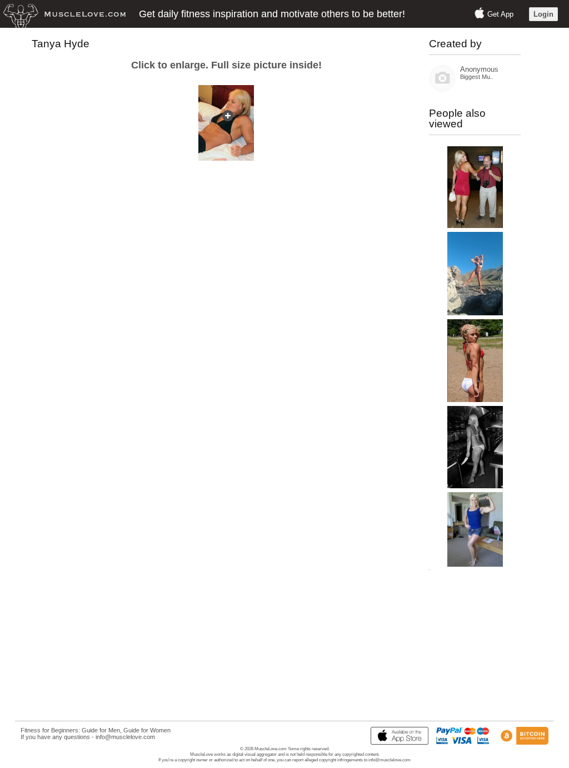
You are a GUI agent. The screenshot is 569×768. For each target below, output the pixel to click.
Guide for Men (101, 730)
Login (543, 14)
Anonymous (479, 69)
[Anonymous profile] (442, 89)
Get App (500, 14)
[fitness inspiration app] (396, 742)
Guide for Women (147, 730)
